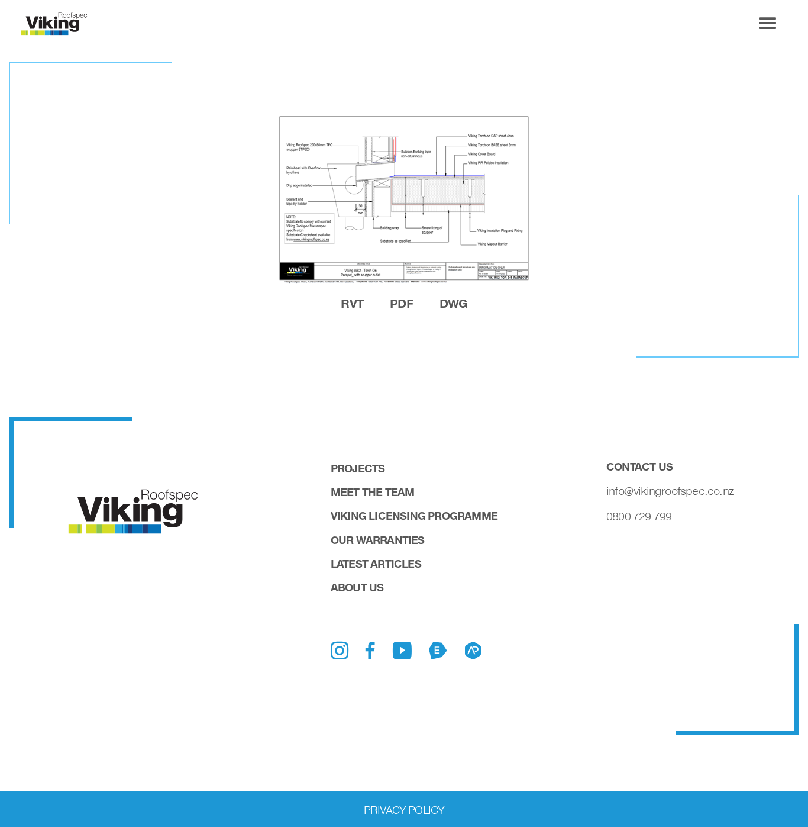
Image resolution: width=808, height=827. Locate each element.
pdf (401, 303)
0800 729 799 (638, 516)
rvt (352, 303)
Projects (358, 468)
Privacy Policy (404, 809)
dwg (453, 303)
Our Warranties (378, 539)
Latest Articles (376, 563)
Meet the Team (373, 491)
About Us (357, 587)
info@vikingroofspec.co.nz (670, 490)
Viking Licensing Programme (414, 515)
